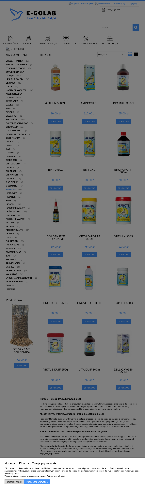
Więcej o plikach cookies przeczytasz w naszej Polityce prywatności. (35, 476)
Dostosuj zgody (14, 482)
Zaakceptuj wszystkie (37, 482)
